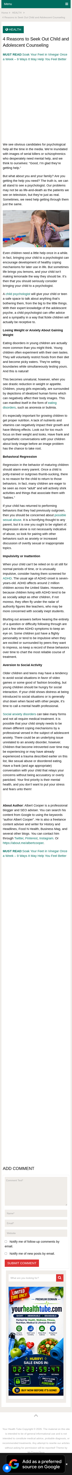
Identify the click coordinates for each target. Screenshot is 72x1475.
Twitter (18, 838)
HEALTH (15, 29)
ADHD (7, 578)
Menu (8, 4)
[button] (36, 1464)
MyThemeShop (36, 1452)
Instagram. (46, 838)
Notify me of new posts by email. (32, 1253)
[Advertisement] (36, 97)
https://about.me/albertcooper (23, 843)
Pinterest (31, 838)
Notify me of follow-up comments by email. (32, 1244)
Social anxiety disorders (19, 714)
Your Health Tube (12, 1429)
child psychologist (18, 294)
